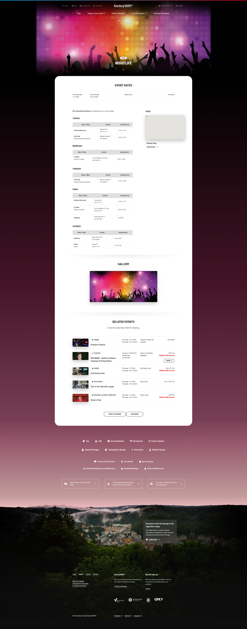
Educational (98, 381)
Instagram (137, 616)
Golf (100, 441)
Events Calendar (115, 414)
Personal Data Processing (80, 583)
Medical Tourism (158, 450)
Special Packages (92, 450)
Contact (147, 589)
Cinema (96, 340)
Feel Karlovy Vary (145, 368)
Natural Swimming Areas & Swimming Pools (100, 468)
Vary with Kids (128, 461)
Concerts (97, 353)
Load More (134, 414)
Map (75, 6)
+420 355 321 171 (166, 6)
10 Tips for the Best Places (106, 461)
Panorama (85, 6)
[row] (123, 58)
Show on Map (151, 147)
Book (168, 361)
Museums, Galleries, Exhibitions (105, 395)
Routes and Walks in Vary (155, 468)
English (81, 574)
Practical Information (120, 586)
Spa (87, 441)
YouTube (127, 616)
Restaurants (138, 441)
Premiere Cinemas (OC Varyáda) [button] (147, 341)
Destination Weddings (131, 468)
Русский (95, 574)
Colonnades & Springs (117, 450)
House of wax (144, 395)
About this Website (78, 581)
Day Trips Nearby (147, 461)
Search (66, 6)
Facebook (117, 616)
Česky (74, 574)
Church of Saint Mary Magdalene (146, 354)
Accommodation (117, 441)
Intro (119, 20)
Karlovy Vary (128, 95)
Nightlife (126, 20)
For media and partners (80, 586)
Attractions (138, 450)
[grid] (123, 58)
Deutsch (88, 574)
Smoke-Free (99, 6)
